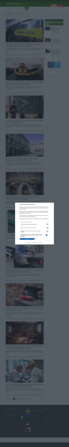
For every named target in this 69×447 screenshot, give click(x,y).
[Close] (52, 205)
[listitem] (34, 222)
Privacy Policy (40, 242)
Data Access (34, 242)
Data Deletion (29, 242)
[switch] (47, 224)
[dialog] (34, 223)
